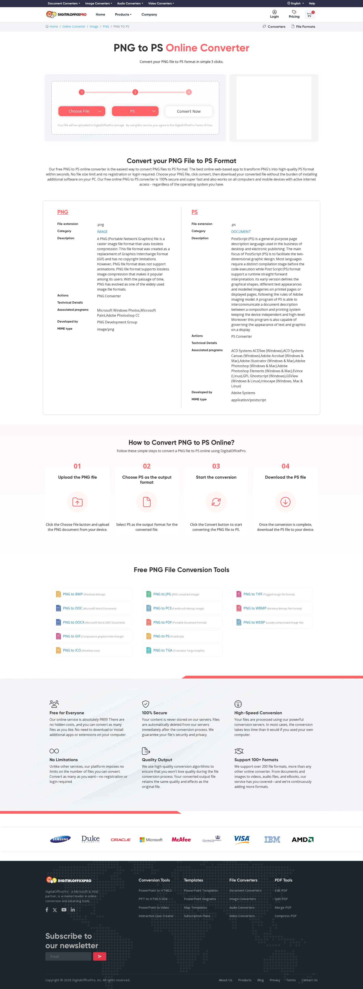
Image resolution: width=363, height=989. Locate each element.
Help (312, 3)
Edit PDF (281, 890)
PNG (106, 26)
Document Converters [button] (63, 3)
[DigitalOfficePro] (66, 14)
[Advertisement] (274, 107)
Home (100, 14)
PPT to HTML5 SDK (153, 899)
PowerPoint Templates (201, 890)
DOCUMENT (241, 231)
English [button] (295, 3)
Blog (260, 980)
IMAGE (102, 231)
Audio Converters (242, 907)
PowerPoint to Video (154, 907)
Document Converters (245, 890)
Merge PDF (283, 907)
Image (94, 26)
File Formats (305, 27)
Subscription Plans (197, 916)
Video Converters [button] (160, 3)
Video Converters (242, 916)
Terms (291, 980)
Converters (276, 27)
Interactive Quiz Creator (156, 916)
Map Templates (195, 907)
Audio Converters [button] (129, 3)
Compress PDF (286, 916)
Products (122, 14)
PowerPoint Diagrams (200, 899)
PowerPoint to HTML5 (155, 890)
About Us (225, 980)
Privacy (275, 980)
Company (149, 14)
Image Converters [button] (97, 3)
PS (195, 212)
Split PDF (281, 899)
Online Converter (73, 26)
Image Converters (242, 899)
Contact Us (310, 980)
